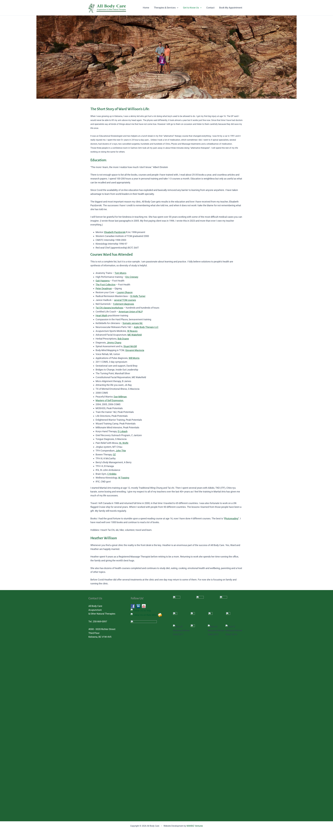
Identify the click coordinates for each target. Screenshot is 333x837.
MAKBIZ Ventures (195, 826)
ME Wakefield (134, 334)
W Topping (123, 477)
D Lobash (122, 431)
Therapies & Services (165, 7)
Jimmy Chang (114, 342)
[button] (177, 7)
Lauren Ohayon (125, 292)
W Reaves (132, 331)
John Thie (121, 450)
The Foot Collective (106, 284)
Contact (210, 7)
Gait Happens (103, 280)
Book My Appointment (230, 7)
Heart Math (101, 315)
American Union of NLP (131, 311)
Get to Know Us (191, 7)
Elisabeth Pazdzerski (115, 232)
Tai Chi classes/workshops (109, 307)
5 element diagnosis (123, 304)
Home (146, 7)
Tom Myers (120, 273)
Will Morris (134, 358)
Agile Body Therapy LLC (146, 327)
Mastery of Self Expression (109, 400)
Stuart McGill (130, 346)
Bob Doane (123, 338)
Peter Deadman (104, 288)
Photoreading (231, 518)
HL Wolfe (123, 443)
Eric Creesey (131, 277)
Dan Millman (120, 396)
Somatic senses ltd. (133, 323)
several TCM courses (125, 300)
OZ (114, 454)
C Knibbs (111, 474)
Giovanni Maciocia (134, 350)
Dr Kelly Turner (137, 296)
